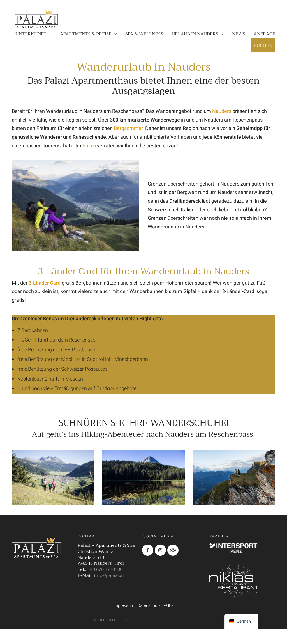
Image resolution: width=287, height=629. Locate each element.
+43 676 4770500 (104, 570)
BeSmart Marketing (162, 620)
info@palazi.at (109, 575)
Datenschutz (149, 605)
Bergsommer (128, 128)
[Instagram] (160, 550)
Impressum (123, 605)
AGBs (169, 605)
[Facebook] (147, 550)
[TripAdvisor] (173, 550)
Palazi (89, 146)
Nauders (221, 111)
